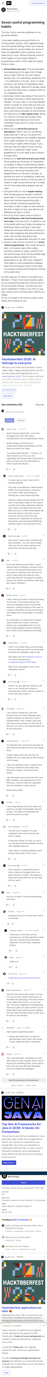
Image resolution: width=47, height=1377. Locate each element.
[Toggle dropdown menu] (43, 307)
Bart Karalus (12, 9)
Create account (37, 3)
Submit (9, 420)
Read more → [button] (8, 1163)
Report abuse (31, 1085)
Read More (7, 396)
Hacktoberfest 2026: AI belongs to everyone (19, 361)
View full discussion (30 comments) (23, 1080)
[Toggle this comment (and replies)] (2, 433)
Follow (23, 1182)
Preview (21, 420)
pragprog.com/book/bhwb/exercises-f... (24, 978)
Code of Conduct (17, 1085)
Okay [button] (6, 1373)
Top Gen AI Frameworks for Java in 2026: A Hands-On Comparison (21, 1128)
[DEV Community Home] (9, 3)
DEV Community (21, 1219)
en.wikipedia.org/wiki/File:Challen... (22, 662)
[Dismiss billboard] (43, 1325)
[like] (8, 924)
